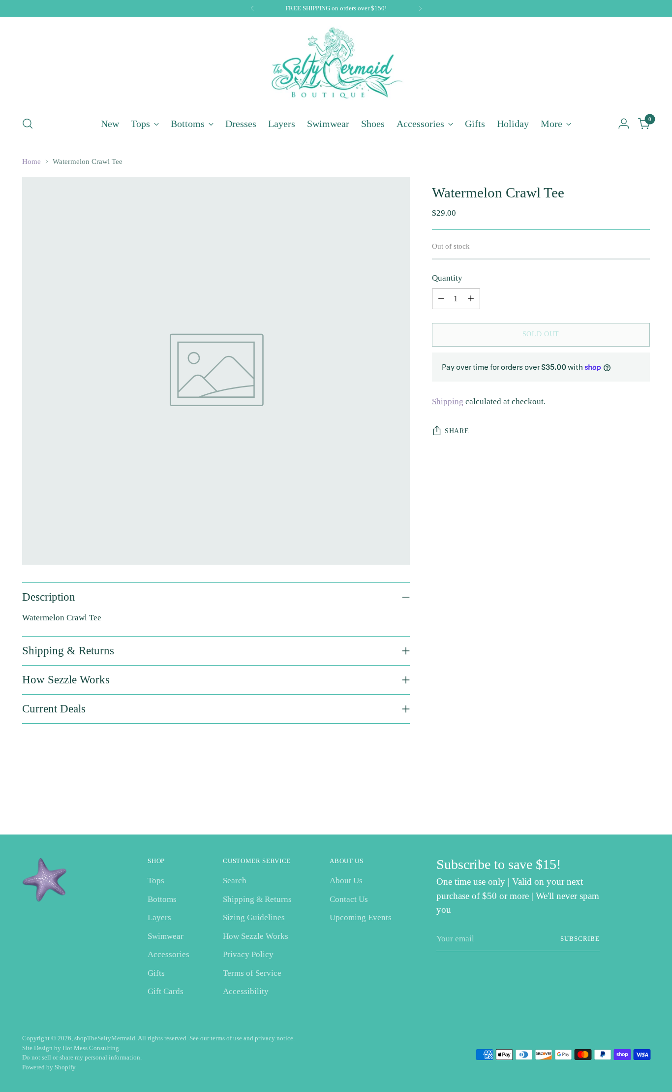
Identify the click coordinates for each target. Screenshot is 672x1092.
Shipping (447, 401)
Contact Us (349, 899)
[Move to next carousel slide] (641, 800)
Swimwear (165, 936)
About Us (346, 880)
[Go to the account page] (624, 123)
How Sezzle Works (255, 936)
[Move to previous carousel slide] (619, 801)
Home (31, 161)
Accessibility (246, 991)
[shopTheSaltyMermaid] (336, 65)
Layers (159, 917)
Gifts (156, 973)
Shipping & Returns (257, 899)
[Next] (420, 8)
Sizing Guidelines (254, 917)
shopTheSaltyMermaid (104, 1038)
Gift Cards (165, 991)
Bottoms (162, 899)
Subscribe (580, 938)
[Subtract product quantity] (441, 299)
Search (234, 880)
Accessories (168, 954)
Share (457, 431)
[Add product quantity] (471, 299)
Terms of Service (252, 973)
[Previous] (252, 8)
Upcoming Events (361, 917)
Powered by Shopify (49, 1067)
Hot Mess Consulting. (91, 1048)
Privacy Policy (248, 954)
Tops (156, 880)
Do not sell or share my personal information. (82, 1057)
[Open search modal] (27, 123)
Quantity (447, 278)
